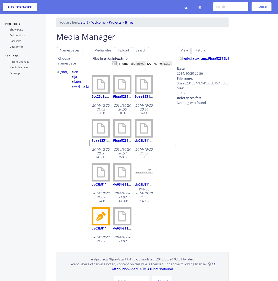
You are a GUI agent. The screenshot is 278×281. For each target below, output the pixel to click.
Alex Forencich (20, 7)
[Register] (187, 7)
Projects (115, 22)
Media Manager (19, 67)
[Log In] (200, 7)
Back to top (17, 46)
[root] (64, 72)
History (200, 50)
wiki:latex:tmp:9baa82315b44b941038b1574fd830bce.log (228, 58)
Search (261, 7)
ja (75, 76)
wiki (77, 86)
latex (78, 81)
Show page (16, 29)
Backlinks (15, 41)
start (84, 22)
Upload (123, 50)
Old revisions (17, 35)
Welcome (98, 22)
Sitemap (15, 73)
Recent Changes (19, 61)
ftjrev (129, 22)
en (76, 72)
